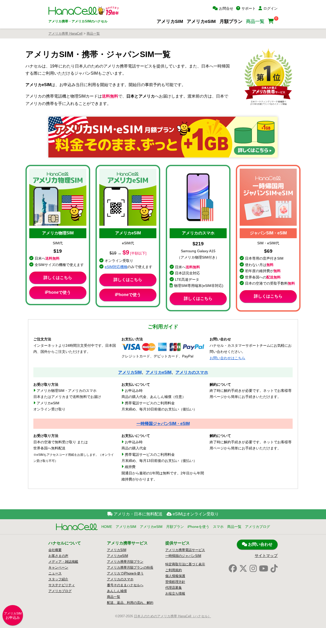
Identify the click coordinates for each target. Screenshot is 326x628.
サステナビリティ (61, 585)
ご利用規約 (173, 570)
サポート (248, 8)
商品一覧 (255, 21)
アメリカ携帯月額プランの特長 (130, 567)
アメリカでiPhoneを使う (125, 573)
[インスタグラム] (253, 568)
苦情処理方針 (175, 582)
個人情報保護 (175, 576)
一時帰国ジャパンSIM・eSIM (163, 423)
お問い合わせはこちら (227, 358)
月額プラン (231, 21)
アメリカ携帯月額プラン (125, 562)
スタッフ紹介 (58, 579)
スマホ (218, 527)
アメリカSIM (170, 21)
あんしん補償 (117, 591)
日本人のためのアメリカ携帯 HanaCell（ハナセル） (172, 616)
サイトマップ (266, 555)
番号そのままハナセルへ (125, 585)
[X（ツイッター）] (243, 568)
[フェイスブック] (233, 568)
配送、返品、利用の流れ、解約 (130, 603)
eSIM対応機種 (116, 267)
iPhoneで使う (58, 292)
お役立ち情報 (175, 593)
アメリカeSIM (201, 21)
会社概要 (55, 550)
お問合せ (226, 8)
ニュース (55, 573)
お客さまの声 (58, 556)
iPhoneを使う (198, 527)
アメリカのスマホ (191, 372)
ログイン (270, 8)
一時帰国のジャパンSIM (183, 556)
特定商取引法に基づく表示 (185, 564)
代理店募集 (173, 588)
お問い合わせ (260, 544)
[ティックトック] (274, 568)
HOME (106, 527)
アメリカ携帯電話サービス (185, 550)
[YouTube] (263, 568)
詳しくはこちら (58, 277)
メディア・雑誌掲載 (63, 562)
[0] (271, 21)
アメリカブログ (257, 527)
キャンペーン (58, 567)
